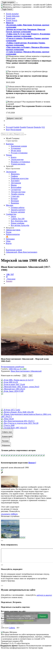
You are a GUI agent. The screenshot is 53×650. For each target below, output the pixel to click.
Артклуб (13, 167)
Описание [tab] (10, 279)
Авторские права (35, 648)
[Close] (25, 134)
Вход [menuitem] (8, 129)
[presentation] (29, 283)
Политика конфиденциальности (14, 648)
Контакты (25, 643)
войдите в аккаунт (44, 595)
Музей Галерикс (13, 139)
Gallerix (12, 628)
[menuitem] (43, 127)
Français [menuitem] (30, 127)
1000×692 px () (17, 369)
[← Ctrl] (12, 391)
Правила (22, 646)
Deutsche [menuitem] (37, 127)
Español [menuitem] (23, 127)
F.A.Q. (11, 643)
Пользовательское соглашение (39, 646)
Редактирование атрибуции (12, 367)
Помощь (5, 643)
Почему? (32, 463)
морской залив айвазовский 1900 (15, 467)
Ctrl (24, 376)
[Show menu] (17, 2)
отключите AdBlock (9, 514)
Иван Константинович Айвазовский (26, 371)
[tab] (10, 274)
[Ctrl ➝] (10, 410)
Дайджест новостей (14, 118)
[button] (12, 14)
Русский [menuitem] (9, 127)
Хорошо (43, 616)
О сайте (17, 643)
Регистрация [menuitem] (16, 129)
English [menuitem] (16, 127)
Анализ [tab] (9, 281)
